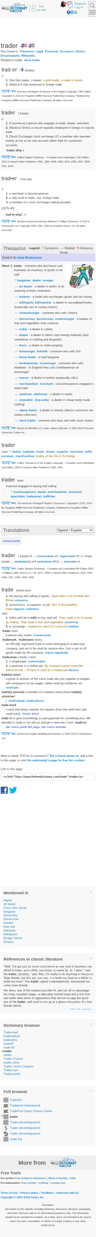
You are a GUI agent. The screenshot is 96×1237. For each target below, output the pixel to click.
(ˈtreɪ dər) (26, 179)
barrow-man (45, 319)
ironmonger (48, 363)
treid (20, 590)
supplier (62, 451)
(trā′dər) (29, 70)
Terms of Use (9, 1192)
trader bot (16, 1139)
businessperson (25, 492)
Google (75, 12)
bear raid (9, 926)
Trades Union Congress (19, 1066)
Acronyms (67, 51)
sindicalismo (35, 700)
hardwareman (28, 363)
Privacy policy (29, 1192)
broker (50, 451)
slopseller (26, 400)
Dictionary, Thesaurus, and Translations (63, 1162)
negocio (18, 609)
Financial (51, 51)
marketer (29, 451)
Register (80, 3)
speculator (17, 496)
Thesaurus (26, 51)
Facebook (68, 12)
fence (23, 345)
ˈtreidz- (23, 657)
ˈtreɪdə (23, 113)
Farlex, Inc (37, 1197)
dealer (36, 280)
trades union (11, 1062)
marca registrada (56, 652)
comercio (21, 600)
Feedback (47, 1192)
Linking (43, 1182)
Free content (28, 1182)
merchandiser (28, 383)
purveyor (8, 456)
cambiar (73, 626)
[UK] (31, 46)
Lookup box (58, 1182)
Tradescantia (12, 1074)
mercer (24, 377)
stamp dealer (28, 410)
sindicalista (16, 700)
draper (23, 335)
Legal (39, 51)
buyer (40, 451)
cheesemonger (29, 313)
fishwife (42, 351)
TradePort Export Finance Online (31, 1111)
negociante (67, 556)
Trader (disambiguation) (25, 1122)
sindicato (12, 687)
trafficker (49, 496)
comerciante (11, 541)
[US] (24, 46)
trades (8, 1055)
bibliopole (26, 302)
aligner (8, 900)
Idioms (80, 51)
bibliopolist (43, 302)
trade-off (9, 1047)
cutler (23, 329)
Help (73, 1178)
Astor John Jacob (15, 908)
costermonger (64, 319)
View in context (80, 1009)
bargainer (24, 280)
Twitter (72, 12)
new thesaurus (29, 257)
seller (88, 451)
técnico (74, 670)
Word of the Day (57, 1178)
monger (48, 280)
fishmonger (27, 351)
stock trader (32, 60)
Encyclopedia (10, 55)
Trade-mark (11, 1032)
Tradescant (11, 1070)
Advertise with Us (67, 1192)
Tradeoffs (16, 1100)
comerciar (71, 622)
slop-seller (42, 400)
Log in (78, 7)
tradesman (34, 496)
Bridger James (13, 938)
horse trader (27, 357)
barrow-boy (27, 319)
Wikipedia (28, 55)
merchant (46, 383)
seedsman (40, 394)
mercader (70, 561)
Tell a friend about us (64, 756)
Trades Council (13, 1058)
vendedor (21, 561)
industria (32, 609)
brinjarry (9, 942)
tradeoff (8, 1043)
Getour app (41, 8)
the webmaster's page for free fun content (55, 760)
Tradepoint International (25, 1105)
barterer (24, 296)
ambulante (44, 561)
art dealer (25, 286)
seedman (25, 394)
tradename (10, 1040)
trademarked (12, 1036)
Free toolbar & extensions (30, 1178)
